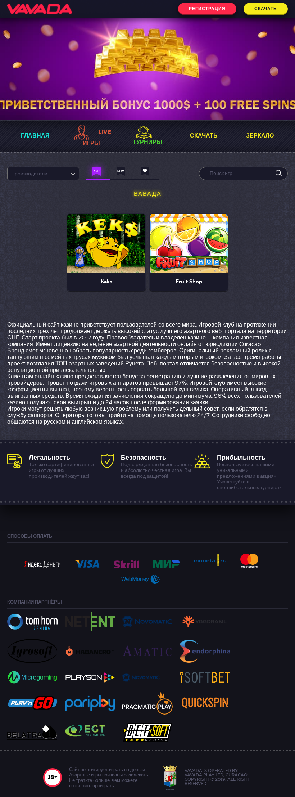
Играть (106, 236)
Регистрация (207, 9)
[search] (278, 173)
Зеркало (260, 136)
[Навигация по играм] (98, 173)
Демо (106, 254)
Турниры (147, 142)
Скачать (265, 9)
